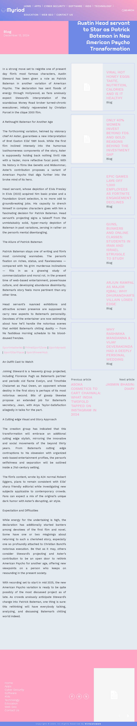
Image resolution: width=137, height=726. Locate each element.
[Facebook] (72, 696)
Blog (7, 31)
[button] (128, 10)
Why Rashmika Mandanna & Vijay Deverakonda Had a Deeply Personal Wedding (119, 344)
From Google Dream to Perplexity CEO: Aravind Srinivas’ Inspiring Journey (114, 692)
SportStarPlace (14, 352)
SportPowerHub (37, 352)
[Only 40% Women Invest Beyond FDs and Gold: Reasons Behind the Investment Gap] (87, 139)
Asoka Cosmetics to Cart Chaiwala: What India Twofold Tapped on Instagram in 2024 (86, 399)
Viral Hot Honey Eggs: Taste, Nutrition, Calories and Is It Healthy (118, 85)
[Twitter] (86, 696)
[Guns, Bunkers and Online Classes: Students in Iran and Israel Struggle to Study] (87, 243)
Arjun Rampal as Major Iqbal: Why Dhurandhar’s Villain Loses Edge (120, 293)
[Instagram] (79, 696)
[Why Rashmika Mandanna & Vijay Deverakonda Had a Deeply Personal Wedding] (87, 346)
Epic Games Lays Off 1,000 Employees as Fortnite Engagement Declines (118, 189)
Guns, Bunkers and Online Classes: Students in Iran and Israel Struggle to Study (118, 241)
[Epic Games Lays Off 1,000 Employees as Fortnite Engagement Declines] (87, 191)
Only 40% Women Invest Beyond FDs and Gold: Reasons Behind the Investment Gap (118, 137)
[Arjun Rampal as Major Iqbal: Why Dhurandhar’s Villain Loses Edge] (87, 295)
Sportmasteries (12, 347)
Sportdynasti (57, 347)
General (114, 706)
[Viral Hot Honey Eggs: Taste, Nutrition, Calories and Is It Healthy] (87, 87)
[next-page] (131, 717)
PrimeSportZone (36, 347)
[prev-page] (122, 717)
